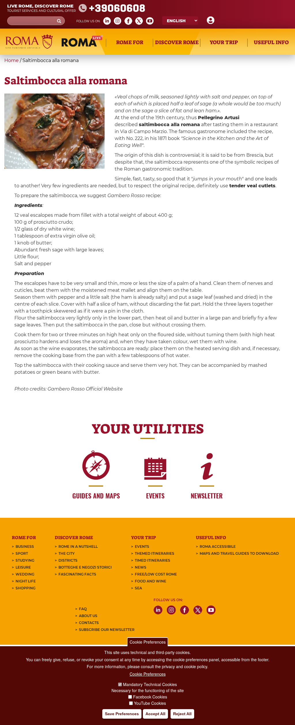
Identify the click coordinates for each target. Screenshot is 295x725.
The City (66, 553)
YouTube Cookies (150, 703)
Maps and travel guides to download (239, 553)
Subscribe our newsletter (107, 629)
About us (88, 616)
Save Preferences (122, 713)
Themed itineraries (154, 553)
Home (11, 60)
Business (25, 546)
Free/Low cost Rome (156, 574)
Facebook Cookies (150, 697)
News (140, 567)
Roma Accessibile (218, 546)
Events (142, 546)
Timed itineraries (152, 560)
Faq (83, 609)
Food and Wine (150, 581)
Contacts (89, 623)
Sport (22, 553)
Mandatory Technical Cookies (150, 684)
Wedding (25, 574)
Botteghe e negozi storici (85, 567)
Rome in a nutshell (78, 546)
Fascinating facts (77, 574)
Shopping (25, 588)
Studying (25, 560)
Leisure (23, 567)
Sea (138, 588)
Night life (26, 581)
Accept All (155, 713)
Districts (67, 560)
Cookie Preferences (148, 642)
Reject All (182, 713)
